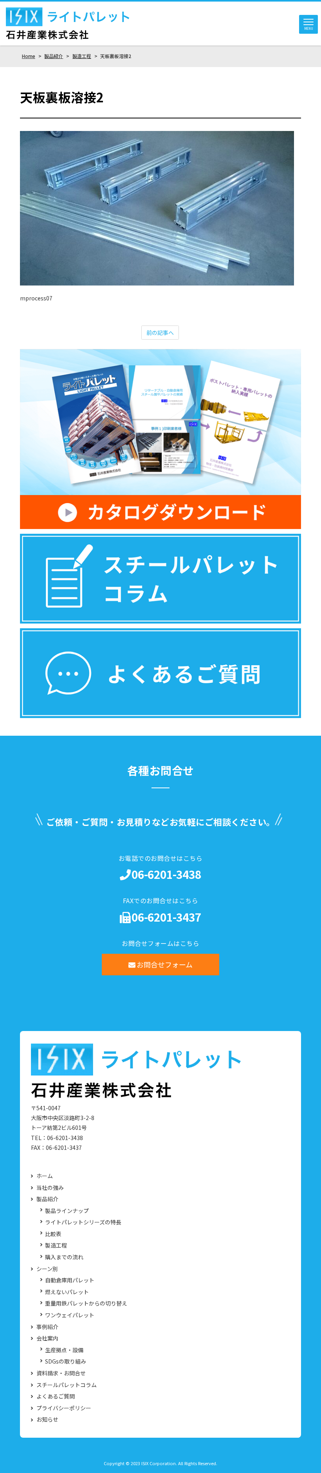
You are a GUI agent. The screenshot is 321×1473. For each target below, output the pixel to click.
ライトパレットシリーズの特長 (83, 1222)
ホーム (44, 1176)
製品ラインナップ (67, 1211)
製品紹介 (47, 1199)
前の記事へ (160, 332)
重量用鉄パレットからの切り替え (86, 1303)
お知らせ (47, 1419)
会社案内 (47, 1338)
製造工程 (56, 1245)
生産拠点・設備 (64, 1350)
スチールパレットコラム (66, 1385)
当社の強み (50, 1187)
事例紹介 (47, 1327)
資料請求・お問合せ (61, 1373)
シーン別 (47, 1269)
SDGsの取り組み (65, 1361)
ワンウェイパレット (69, 1315)
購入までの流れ (64, 1257)
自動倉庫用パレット (69, 1280)
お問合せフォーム (165, 964)
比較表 (53, 1234)
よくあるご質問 (55, 1396)
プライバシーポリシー (63, 1408)
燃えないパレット (67, 1292)
